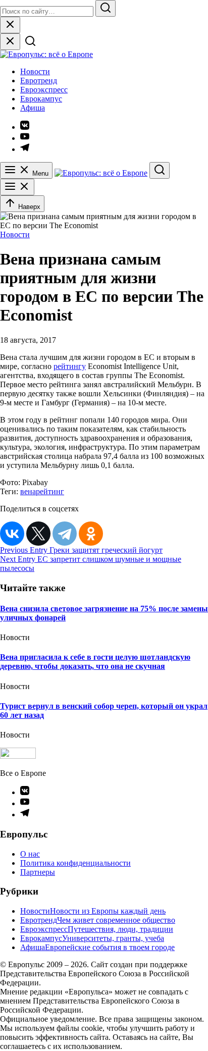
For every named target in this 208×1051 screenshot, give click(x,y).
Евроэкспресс (44, 89)
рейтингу (70, 366)
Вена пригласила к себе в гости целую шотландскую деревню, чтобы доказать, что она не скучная (95, 661)
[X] (38, 533)
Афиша (32, 107)
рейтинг (50, 491)
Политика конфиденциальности (75, 863)
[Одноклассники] (91, 533)
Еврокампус (41, 98)
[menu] (17, 187)
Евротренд (38, 80)
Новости (35, 71)
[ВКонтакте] (12, 533)
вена (28, 491)
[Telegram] (65, 533)
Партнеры (37, 872)
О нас (30, 854)
